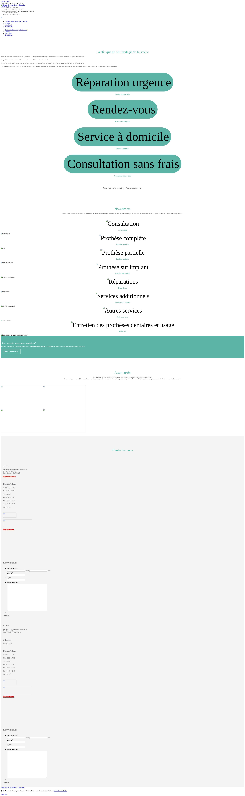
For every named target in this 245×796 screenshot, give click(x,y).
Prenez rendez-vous (11, 14)
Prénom (27, 570)
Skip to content (5, 1)
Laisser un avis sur (8, 529)
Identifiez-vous (12, 568)
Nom (48, 570)
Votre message (12, 582)
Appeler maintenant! (9, 476)
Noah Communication (60, 791)
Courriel (10, 573)
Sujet (9, 578)
